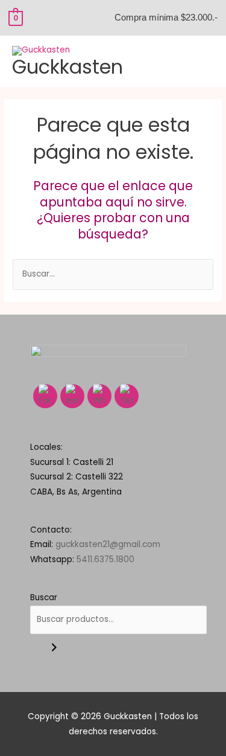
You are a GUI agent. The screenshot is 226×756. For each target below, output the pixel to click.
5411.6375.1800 (105, 559)
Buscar (43, 597)
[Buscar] (54, 648)
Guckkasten (67, 66)
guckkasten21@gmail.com (107, 544)
